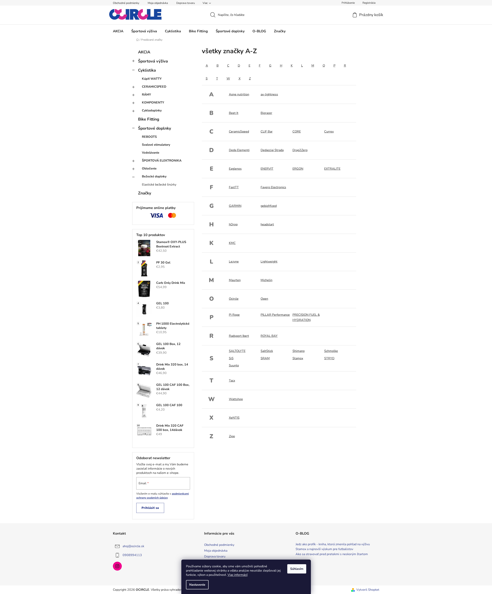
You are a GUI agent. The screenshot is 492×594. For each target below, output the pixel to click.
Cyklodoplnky (152, 110)
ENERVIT (267, 169)
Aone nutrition (239, 94)
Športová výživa (153, 61)
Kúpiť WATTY (152, 79)
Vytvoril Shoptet (367, 590)
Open (264, 299)
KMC (232, 243)
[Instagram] (117, 566)
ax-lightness (269, 94)
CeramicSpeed (239, 131)
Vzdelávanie (150, 153)
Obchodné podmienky (126, 3)
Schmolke (331, 351)
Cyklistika (147, 70)
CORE (296, 131)
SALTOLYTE (237, 351)
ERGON (297, 169)
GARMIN (235, 206)
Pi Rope (234, 315)
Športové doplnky (154, 128)
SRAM (265, 358)
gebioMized (269, 206)
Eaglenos (235, 169)
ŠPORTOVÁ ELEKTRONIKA (162, 160)
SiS (231, 358)
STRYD (329, 358)
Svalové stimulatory (156, 145)
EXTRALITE (332, 169)
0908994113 (132, 555)
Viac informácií (238, 575)
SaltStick (267, 351)
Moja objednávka (158, 3)
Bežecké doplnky (154, 176)
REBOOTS (149, 137)
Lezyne (234, 261)
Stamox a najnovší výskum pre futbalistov (324, 549)
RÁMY (146, 94)
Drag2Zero (300, 150)
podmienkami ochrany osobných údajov (162, 495)
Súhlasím (296, 569)
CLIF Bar (267, 131)
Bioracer (266, 113)
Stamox (297, 358)
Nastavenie (197, 585)
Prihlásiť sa (150, 508)
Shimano (298, 351)
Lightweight (269, 261)
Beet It (233, 113)
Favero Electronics (273, 187)
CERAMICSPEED (154, 87)
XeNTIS (234, 418)
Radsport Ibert (239, 336)
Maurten (235, 280)
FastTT (234, 187)
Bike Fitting (148, 119)
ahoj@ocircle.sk (133, 546)
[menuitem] (118, 31)
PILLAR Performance (275, 315)
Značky (144, 193)
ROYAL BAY (269, 336)
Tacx (232, 380)
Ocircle (234, 299)
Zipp (232, 436)
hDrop (233, 224)
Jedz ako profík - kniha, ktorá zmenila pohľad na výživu (333, 544)
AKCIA (144, 52)
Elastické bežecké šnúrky (159, 184)
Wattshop (236, 399)
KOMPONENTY (153, 102)
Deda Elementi (239, 150)
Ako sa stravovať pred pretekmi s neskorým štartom (332, 554)
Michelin (266, 280)
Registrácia (368, 3)
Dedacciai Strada (272, 150)
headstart (267, 224)
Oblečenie (149, 168)
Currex (329, 131)
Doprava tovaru (185, 3)
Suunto (234, 365)
